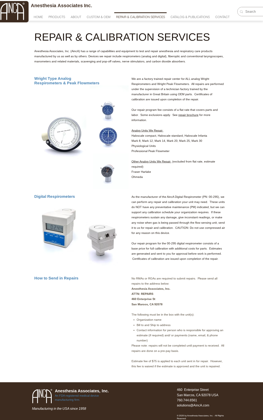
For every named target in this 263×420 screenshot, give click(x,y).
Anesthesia (44, 5)
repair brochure (188, 115)
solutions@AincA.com (193, 405)
